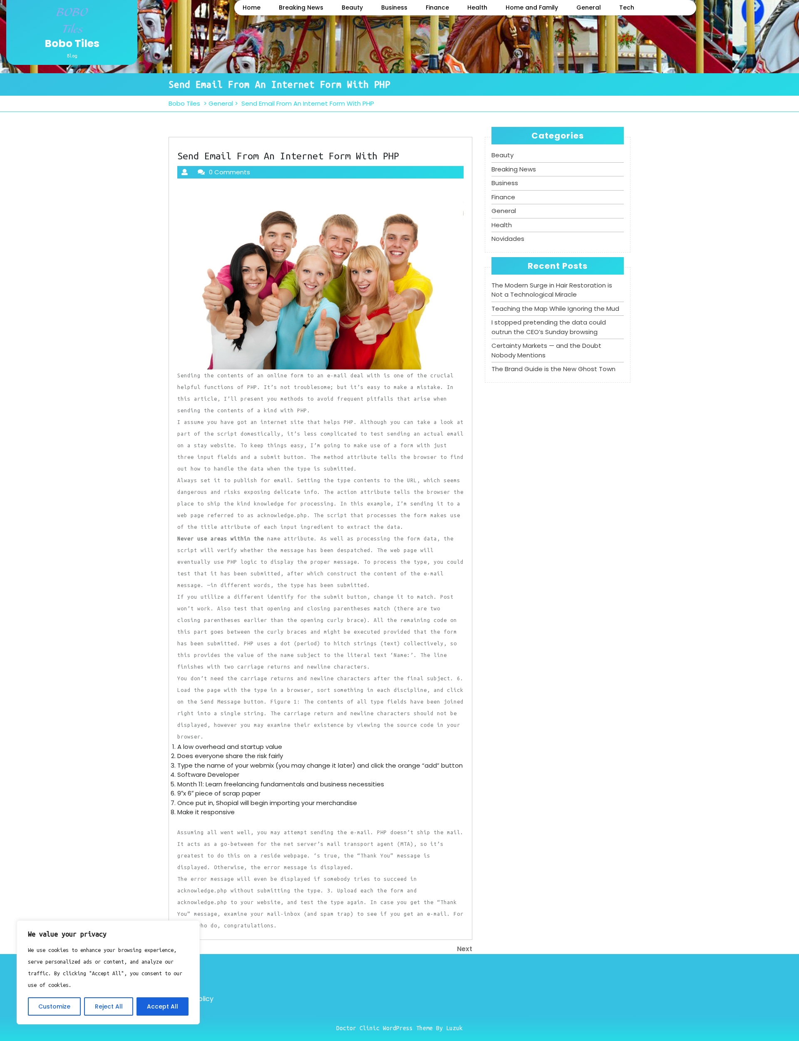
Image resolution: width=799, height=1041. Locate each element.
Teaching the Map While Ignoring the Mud (555, 308)
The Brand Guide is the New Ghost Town (553, 368)
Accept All (162, 1006)
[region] (108, 972)
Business (394, 7)
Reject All (109, 1006)
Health (477, 7)
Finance (437, 7)
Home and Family (532, 7)
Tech (626, 7)
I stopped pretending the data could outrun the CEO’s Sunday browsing (548, 327)
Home (252, 7)
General (588, 7)
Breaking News (301, 7)
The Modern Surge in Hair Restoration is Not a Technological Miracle (551, 290)
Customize (54, 1006)
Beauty (352, 7)
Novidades (507, 238)
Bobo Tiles (72, 43)
